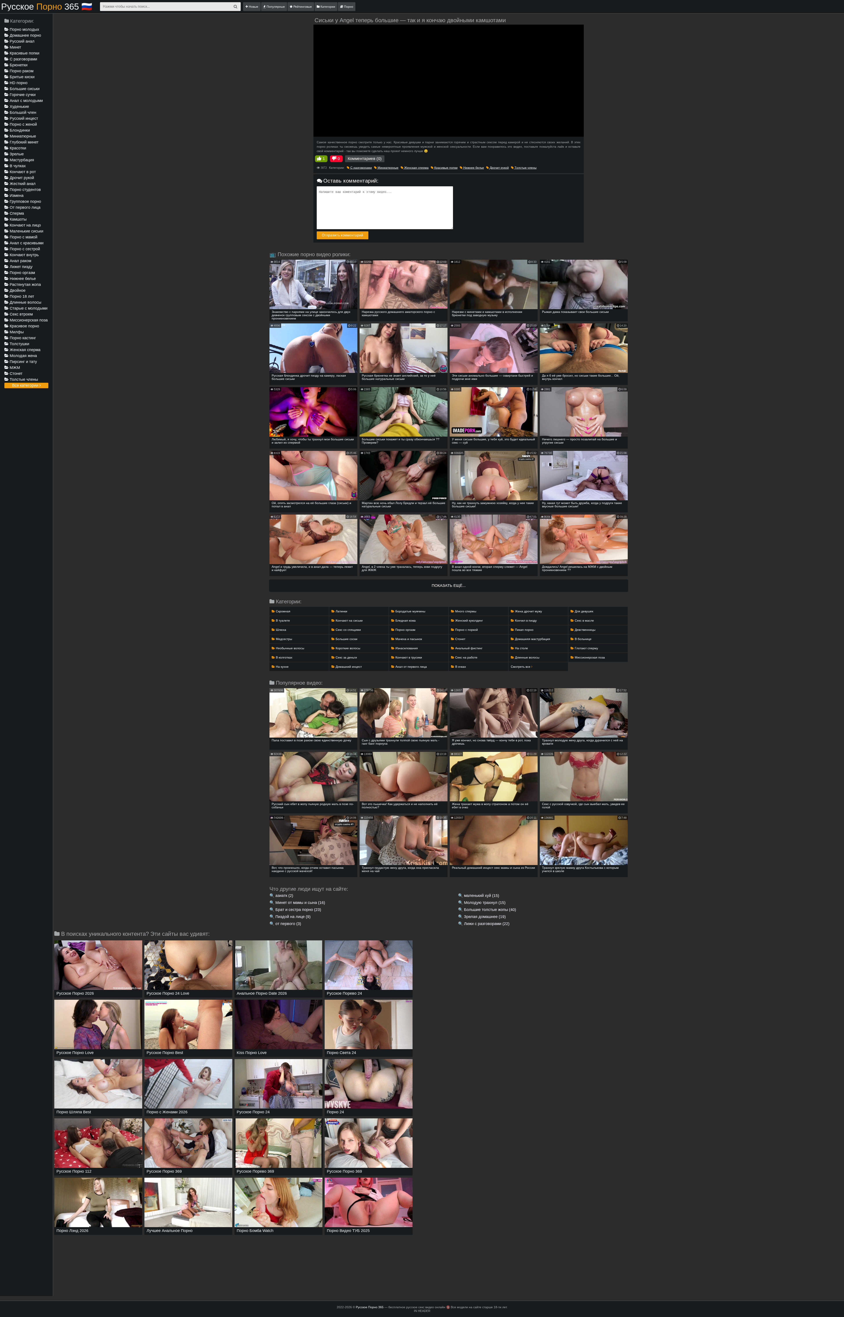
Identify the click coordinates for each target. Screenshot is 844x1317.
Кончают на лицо (25, 225)
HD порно (18, 83)
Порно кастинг (22, 338)
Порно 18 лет (21, 296)
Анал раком (20, 261)
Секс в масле (584, 620)
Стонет (15, 373)
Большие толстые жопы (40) (490, 909)
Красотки (17, 148)
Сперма (16, 213)
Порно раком (21, 71)
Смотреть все (521, 666)
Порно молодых (24, 29)
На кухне (282, 666)
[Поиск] (235, 6)
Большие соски (346, 639)
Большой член (22, 112)
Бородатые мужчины (410, 611)
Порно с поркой (466, 629)
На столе (521, 648)
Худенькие (19, 106)
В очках (460, 666)
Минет (15, 47)
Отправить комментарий (342, 235)
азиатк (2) (284, 895)
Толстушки (19, 344)
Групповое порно (25, 201)
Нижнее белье (22, 278)
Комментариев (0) (365, 158)
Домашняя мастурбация (532, 639)
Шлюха (280, 629)
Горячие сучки (22, 95)
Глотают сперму (586, 648)
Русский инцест (23, 118)
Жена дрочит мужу (528, 611)
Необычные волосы (289, 648)
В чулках (17, 166)
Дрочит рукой (21, 178)
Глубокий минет (23, 142)
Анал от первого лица (411, 666)
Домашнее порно (25, 35)
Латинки (341, 611)
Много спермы (465, 611)
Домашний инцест (348, 666)
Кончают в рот (22, 172)
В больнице (582, 639)
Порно (348, 6)
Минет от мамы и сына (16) (300, 902)
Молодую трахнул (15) (485, 902)
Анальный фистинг (468, 648)
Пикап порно (523, 629)
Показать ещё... (448, 585)
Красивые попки (24, 53)
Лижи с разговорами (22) (486, 924)
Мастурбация (21, 160)
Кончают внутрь (24, 255)
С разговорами (23, 59)
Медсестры (283, 639)
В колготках (283, 657)
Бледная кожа (405, 620)
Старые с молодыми (28, 308)
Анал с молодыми (26, 100)
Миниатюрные (22, 136)
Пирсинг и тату (23, 361)
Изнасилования (406, 648)
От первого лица (24, 207)
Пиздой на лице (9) (293, 916)
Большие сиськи (24, 89)
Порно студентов (25, 189)
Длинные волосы (25, 302)
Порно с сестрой (24, 249)
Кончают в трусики (408, 657)
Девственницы (584, 629)
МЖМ (14, 367)
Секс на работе (465, 657)
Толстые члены (23, 379)
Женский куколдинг (468, 620)
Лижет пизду (21, 267)
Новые (253, 6)
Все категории (25, 385)
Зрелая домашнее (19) (485, 916)
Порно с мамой (23, 237)
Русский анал (22, 41)
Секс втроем (21, 314)
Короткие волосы (347, 648)
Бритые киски (22, 77)
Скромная (282, 611)
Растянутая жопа (25, 284)
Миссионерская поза (28, 320)
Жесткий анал (22, 183)
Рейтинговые (302, 6)
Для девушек (583, 611)
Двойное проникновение (18, 290)
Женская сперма (24, 350)
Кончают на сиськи (349, 620)
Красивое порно (24, 326)
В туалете (282, 620)
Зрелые (16, 154)
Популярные (275, 6)
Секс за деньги (346, 657)
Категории (327, 6)
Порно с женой (23, 124)
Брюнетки (18, 65)
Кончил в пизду (525, 620)
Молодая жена (23, 356)
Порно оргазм (22, 272)
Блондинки (19, 130)
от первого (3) (288, 924)
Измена (16, 195)
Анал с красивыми (26, 243)
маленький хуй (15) (481, 895)
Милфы (16, 332)
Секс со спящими (348, 629)
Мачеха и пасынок (408, 639)
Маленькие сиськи (26, 231)
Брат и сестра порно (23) (298, 909)
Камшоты (18, 219)
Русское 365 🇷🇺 (46, 6)
